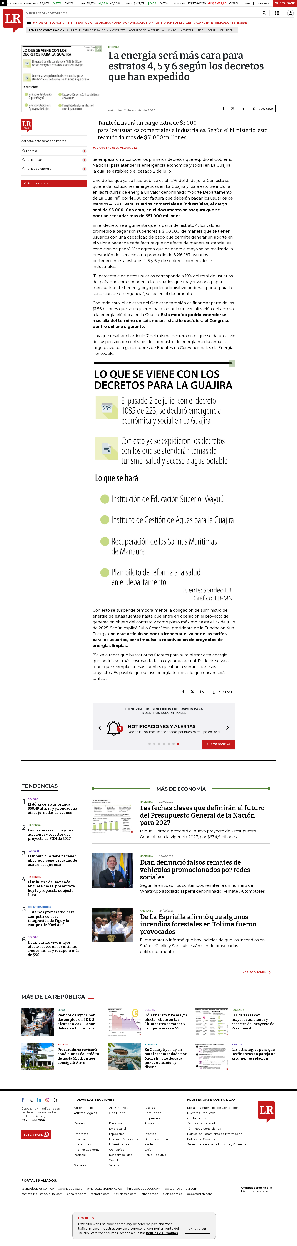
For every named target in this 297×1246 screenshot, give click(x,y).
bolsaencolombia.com (181, 1188)
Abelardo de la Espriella (146, 30)
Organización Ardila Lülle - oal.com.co (256, 1189)
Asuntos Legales (85, 1113)
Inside (149, 1144)
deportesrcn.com (199, 1193)
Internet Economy (86, 1149)
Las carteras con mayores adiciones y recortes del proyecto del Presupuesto (254, 1021)
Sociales (80, 1165)
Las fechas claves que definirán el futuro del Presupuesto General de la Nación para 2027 (202, 815)
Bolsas (33, 799)
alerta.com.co (173, 1193)
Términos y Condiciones (204, 1128)
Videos (114, 1165)
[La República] (13, 21)
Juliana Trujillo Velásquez (115, 147)
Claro (172, 30)
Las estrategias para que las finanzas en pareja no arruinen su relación (253, 1054)
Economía (152, 1123)
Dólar (212, 30)
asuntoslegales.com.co (37, 1188)
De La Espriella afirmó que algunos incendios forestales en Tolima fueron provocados (198, 924)
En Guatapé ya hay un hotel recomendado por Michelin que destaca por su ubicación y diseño (166, 1058)
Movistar (186, 30)
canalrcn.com (76, 1193)
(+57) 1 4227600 (33, 1119)
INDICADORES (225, 22)
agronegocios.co (70, 1188)
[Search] (264, 13)
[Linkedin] (242, 109)
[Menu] (29, 22)
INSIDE (242, 22)
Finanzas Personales (123, 1139)
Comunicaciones (39, 907)
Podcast (80, 1154)
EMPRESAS (75, 22)
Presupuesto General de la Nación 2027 (98, 30)
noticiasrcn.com (125, 1193)
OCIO (89, 22)
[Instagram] (49, 1100)
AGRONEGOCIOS (135, 22)
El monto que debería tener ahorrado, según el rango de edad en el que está (52, 860)
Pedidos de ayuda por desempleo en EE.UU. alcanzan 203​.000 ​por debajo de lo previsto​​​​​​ (76, 1021)
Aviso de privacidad (201, 1123)
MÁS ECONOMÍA (254, 972)
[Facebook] (224, 109)
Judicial (63, 1044)
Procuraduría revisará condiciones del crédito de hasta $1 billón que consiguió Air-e (78, 1056)
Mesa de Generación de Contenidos (212, 1107)
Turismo (151, 1044)
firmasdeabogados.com (143, 1188)
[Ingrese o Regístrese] (290, 13)
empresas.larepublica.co (104, 1188)
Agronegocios (84, 1107)
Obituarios (116, 1149)
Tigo (200, 30)
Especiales (116, 1134)
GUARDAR (265, 108)
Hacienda (34, 825)
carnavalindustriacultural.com (42, 1193)
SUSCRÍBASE (285, 3)
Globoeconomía (156, 1139)
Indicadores (82, 1144)
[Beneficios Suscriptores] (277, 13)
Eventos (150, 1134)
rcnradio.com (100, 1193)
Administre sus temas (42, 183)
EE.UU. (61, 1009)
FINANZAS (40, 22)
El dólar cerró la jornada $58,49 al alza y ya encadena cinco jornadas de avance (52, 808)
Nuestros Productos (201, 1113)
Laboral (34, 851)
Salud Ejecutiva (155, 1154)
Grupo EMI (227, 30)
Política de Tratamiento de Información (214, 1134)
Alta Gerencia (118, 1107)
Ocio (148, 1149)
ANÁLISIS (155, 22)
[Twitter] (233, 109)
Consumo (81, 1123)
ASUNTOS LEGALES (178, 22)
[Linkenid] (41, 1100)
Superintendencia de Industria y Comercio (217, 1144)
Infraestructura (119, 1144)
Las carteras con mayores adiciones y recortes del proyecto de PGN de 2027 (50, 834)
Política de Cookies (162, 1233)
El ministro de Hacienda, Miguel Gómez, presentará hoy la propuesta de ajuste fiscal (51, 888)
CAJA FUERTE (203, 22)
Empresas (81, 1134)
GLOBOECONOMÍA (108, 22)
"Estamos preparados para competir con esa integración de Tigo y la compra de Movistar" (51, 918)
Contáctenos (196, 1118)
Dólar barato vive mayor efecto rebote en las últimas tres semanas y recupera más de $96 (54, 948)
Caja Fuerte (117, 1113)
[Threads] (57, 1100)
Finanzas (80, 1139)
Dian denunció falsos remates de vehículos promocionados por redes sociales (195, 869)
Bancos (237, 1044)
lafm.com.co (150, 1193)
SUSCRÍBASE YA (218, 744)
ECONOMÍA (57, 22)
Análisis (150, 1107)
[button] (98, 728)
